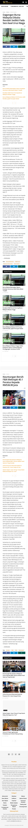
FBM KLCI (17, 261)
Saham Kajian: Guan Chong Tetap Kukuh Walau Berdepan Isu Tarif (14, 714)
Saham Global (23, 798)
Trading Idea (23, 804)
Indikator (14, 798)
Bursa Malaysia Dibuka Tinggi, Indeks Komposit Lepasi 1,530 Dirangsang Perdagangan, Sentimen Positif (13, 347)
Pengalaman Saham (14, 805)
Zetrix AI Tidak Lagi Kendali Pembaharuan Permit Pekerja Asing (13, 733)
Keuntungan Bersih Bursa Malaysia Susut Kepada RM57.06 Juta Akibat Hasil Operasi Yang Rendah (13, 461)
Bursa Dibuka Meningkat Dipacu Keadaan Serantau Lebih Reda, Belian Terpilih (13, 289)
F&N (16, 650)
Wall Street (16, 263)
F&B (12, 650)
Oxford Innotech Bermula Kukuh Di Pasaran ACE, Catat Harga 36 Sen (12, 695)
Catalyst (6, 670)
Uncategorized (23, 806)
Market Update (13, 12)
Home (4, 12)
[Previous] (13, 103)
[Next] (15, 103)
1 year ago (5, 292)
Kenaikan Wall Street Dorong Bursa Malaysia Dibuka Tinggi (12, 308)
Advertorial (5, 796)
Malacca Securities (7, 263)
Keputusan (21, 650)
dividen (8, 650)
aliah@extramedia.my (16, 821)
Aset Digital (5, 800)
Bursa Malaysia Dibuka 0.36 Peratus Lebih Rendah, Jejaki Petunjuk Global (13, 327)
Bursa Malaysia (10, 261)
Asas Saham (4, 6)
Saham (7, 12)
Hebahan (14, 796)
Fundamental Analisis (17, 6)
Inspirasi (14, 800)
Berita (4, 803)
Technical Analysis (23, 801)
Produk (14, 809)
